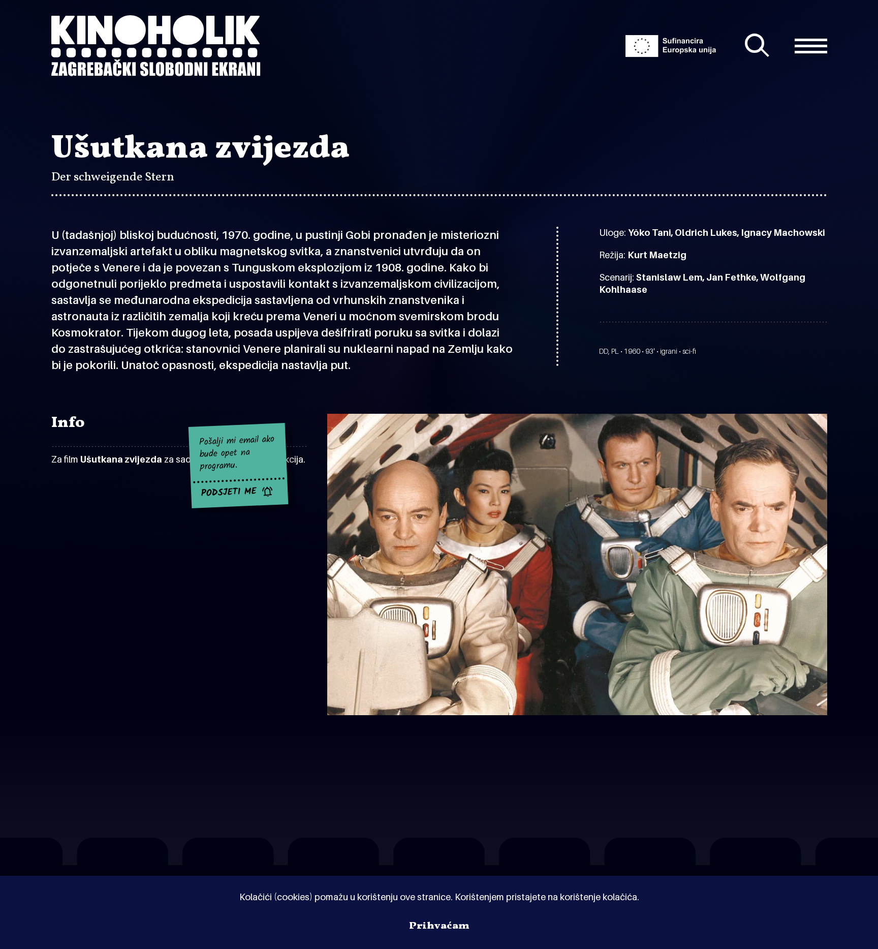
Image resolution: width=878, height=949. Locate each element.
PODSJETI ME (229, 493)
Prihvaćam (439, 926)
